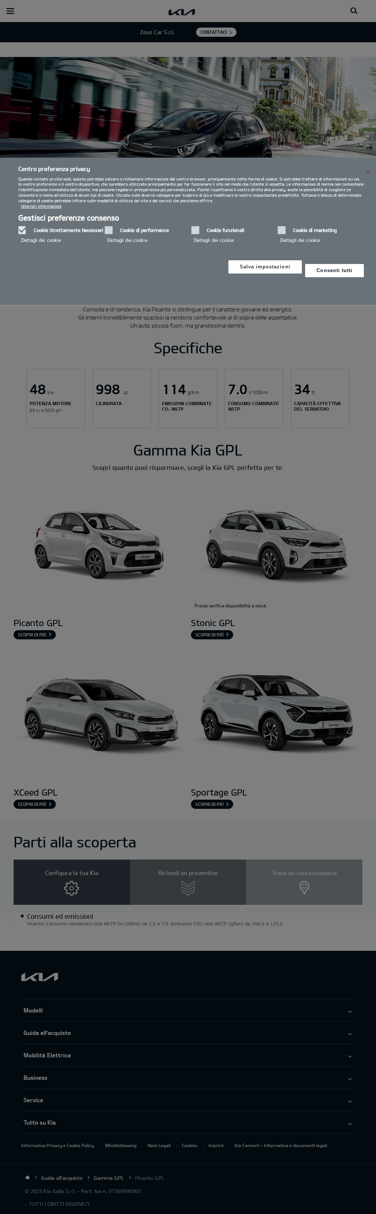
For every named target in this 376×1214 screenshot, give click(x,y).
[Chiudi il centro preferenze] (368, 171)
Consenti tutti (334, 270)
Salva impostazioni (265, 266)
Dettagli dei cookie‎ (41, 240)
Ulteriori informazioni (41, 206)
